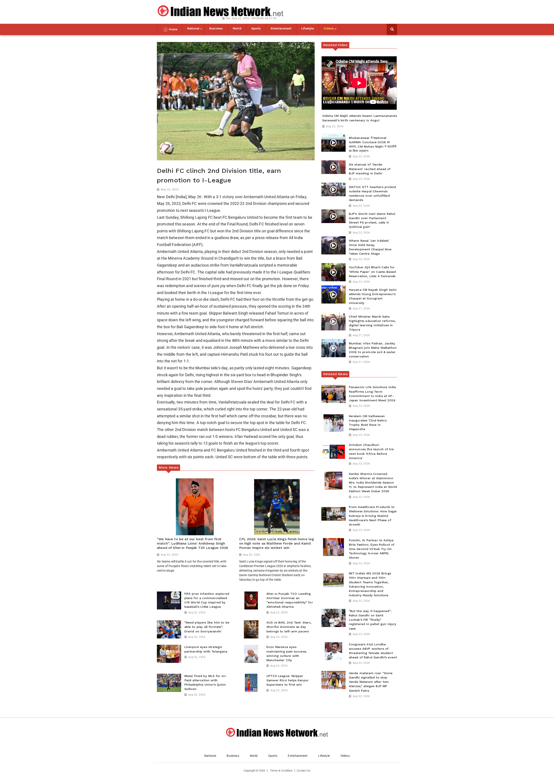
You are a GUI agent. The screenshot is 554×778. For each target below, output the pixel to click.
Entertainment (298, 755)
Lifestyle (324, 755)
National (210, 755)
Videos (345, 755)
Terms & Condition (281, 770)
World (254, 755)
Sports (272, 755)
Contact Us (303, 770)
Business (233, 755)
